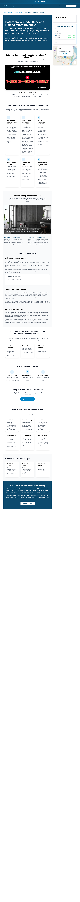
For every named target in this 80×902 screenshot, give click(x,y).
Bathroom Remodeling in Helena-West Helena (13, 239)
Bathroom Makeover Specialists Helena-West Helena (38, 240)
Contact (61, 6)
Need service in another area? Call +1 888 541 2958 (64, 42)
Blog (33, 6)
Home (27, 6)
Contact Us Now (28, 399)
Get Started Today (27, 503)
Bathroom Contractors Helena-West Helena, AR (13, 242)
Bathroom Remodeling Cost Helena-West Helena (37, 244)
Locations (53, 6)
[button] (65, 57)
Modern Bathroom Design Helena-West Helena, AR (38, 242)
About (39, 6)
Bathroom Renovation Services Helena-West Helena (14, 240)
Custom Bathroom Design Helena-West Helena (13, 244)
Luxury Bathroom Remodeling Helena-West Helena (38, 239)
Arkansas (10, 12)
